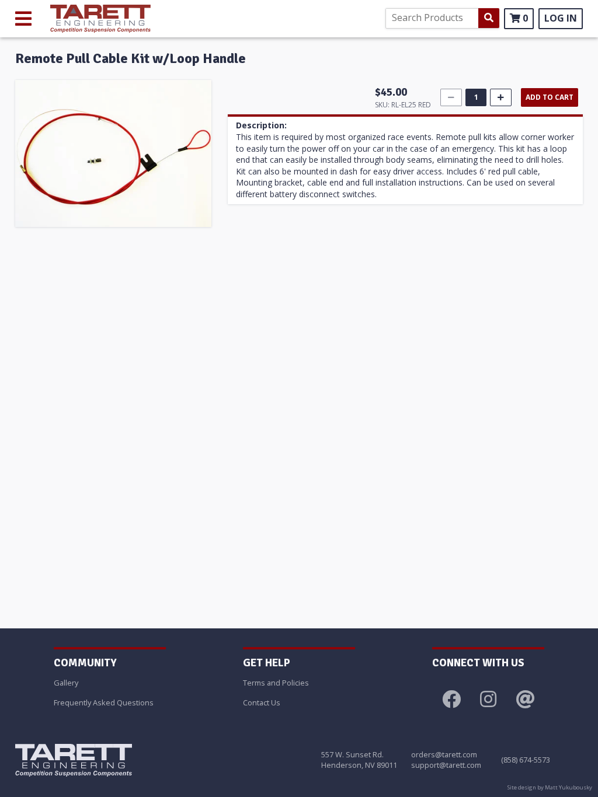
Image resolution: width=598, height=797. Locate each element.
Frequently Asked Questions (104, 702)
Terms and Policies (276, 682)
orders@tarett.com (444, 754)
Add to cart (549, 97)
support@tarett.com (446, 765)
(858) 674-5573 (525, 759)
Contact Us (261, 702)
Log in (560, 18)
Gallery (66, 682)
